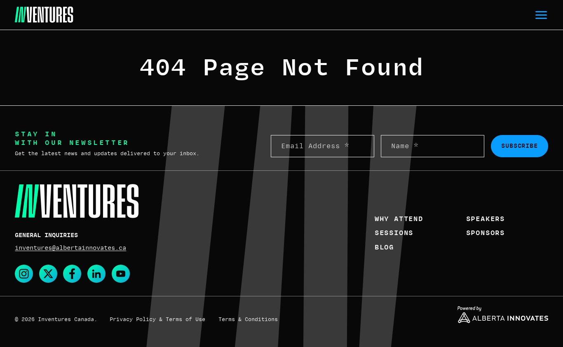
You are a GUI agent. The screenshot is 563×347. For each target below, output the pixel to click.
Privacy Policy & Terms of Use (157, 319)
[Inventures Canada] (44, 15)
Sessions (394, 233)
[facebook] (72, 274)
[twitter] (48, 274)
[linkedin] (96, 274)
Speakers (485, 219)
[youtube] (121, 274)
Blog (384, 247)
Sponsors (485, 233)
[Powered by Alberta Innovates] (502, 314)
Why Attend (399, 219)
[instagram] (24, 274)
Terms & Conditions (248, 319)
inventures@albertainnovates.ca (70, 248)
